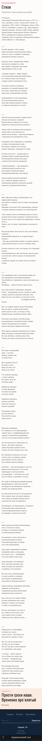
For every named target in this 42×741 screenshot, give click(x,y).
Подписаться (36, 720)
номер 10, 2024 (27, 12)
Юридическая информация (21, 733)
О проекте (10, 714)
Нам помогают (30, 714)
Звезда (20, 12)
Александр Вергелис (9, 3)
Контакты (19, 714)
